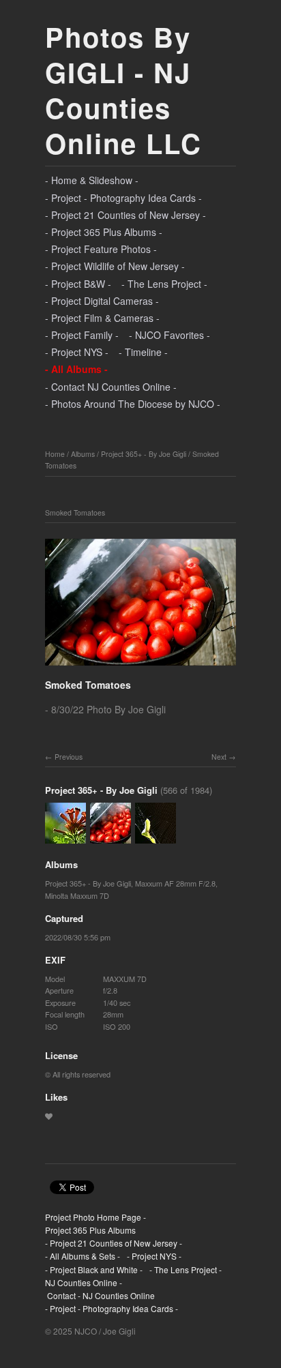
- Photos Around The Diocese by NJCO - (132, 404)
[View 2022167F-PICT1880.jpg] (155, 837)
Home (55, 454)
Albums (83, 454)
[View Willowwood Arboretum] (65, 837)
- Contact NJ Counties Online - (111, 386)
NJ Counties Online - (83, 1282)
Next (218, 757)
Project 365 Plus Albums (90, 1230)
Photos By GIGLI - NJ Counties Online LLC (123, 89)
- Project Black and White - (94, 1269)
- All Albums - (76, 369)
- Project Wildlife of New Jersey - (115, 266)
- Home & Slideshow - (91, 180)
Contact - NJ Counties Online (100, 1295)
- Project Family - (82, 335)
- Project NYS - (76, 352)
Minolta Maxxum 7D (77, 895)
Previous (69, 757)
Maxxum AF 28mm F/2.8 (175, 883)
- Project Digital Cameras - (102, 301)
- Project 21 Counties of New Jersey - (125, 215)
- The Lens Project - (164, 284)
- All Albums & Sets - (82, 1256)
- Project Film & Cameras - (102, 318)
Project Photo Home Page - (95, 1217)
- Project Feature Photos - (101, 249)
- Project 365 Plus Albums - (103, 232)
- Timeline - (143, 352)
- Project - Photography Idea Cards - (123, 198)
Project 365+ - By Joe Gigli (143, 454)
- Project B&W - (78, 284)
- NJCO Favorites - (169, 335)
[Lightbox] (140, 667)
